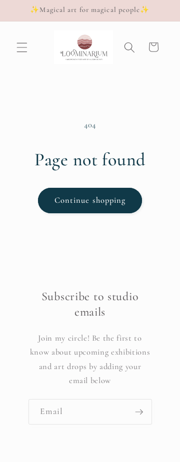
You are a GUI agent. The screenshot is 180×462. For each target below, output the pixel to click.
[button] (22, 47)
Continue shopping (90, 200)
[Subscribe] (139, 412)
